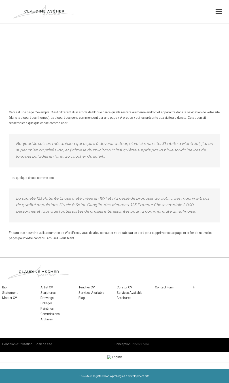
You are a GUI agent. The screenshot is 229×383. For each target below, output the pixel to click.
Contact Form (164, 287)
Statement (10, 292)
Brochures (124, 298)
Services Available (91, 292)
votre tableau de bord (129, 233)
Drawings (47, 298)
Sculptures (48, 292)
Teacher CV (86, 287)
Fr (194, 287)
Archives (46, 319)
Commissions (50, 314)
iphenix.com (140, 344)
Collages (46, 303)
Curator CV (124, 287)
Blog (81, 298)
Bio (4, 287)
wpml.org (115, 376)
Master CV (9, 298)
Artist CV (46, 287)
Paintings (47, 308)
